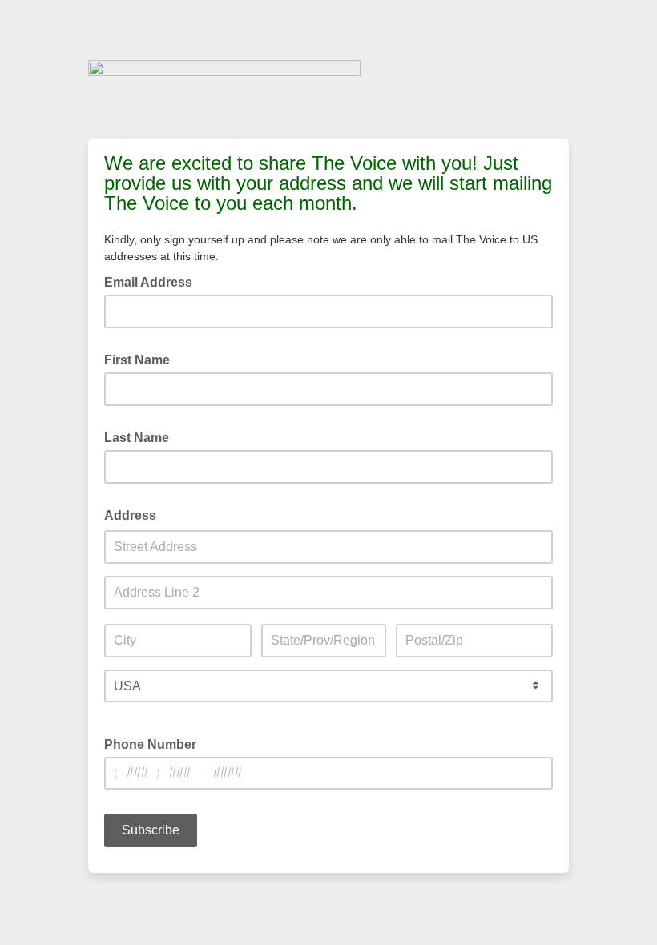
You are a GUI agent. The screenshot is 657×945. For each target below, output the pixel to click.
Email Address (153, 281)
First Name (141, 359)
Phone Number (150, 744)
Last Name (141, 436)
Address (135, 514)
